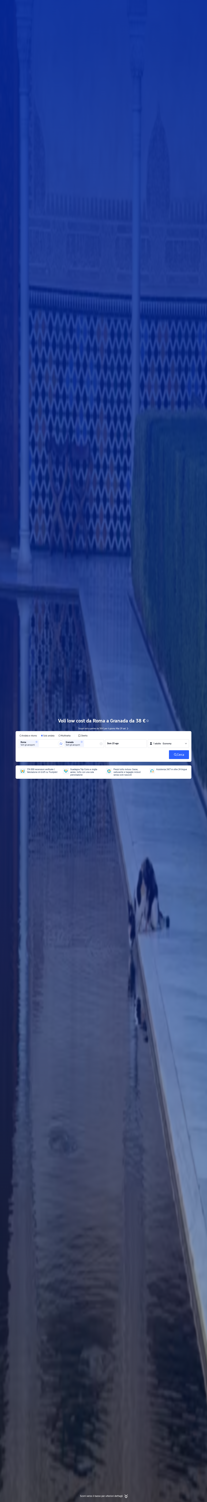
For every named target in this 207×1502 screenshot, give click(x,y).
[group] (39, 743)
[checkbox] (83, 735)
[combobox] (40, 743)
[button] (178, 5)
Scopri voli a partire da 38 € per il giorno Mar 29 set (102, 728)
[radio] (28, 735)
